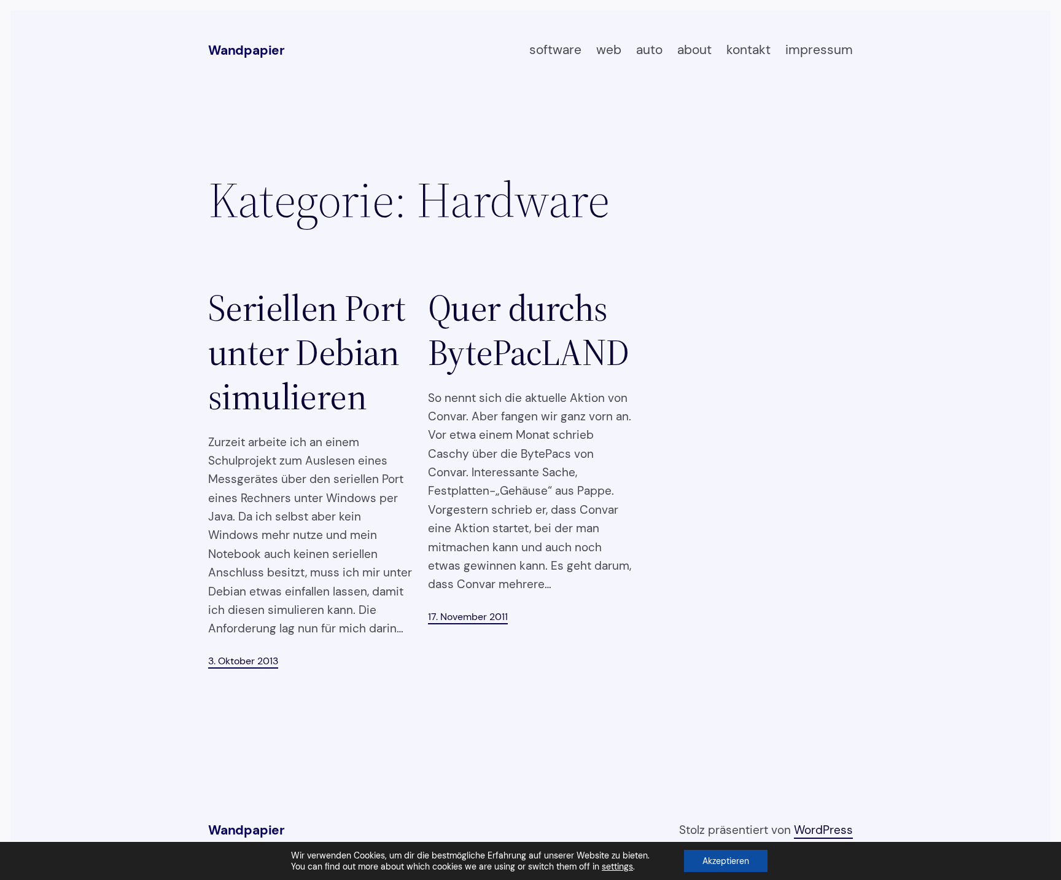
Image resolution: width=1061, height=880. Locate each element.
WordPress (823, 830)
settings (617, 866)
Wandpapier (246, 50)
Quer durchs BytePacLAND (528, 330)
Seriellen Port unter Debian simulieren (307, 352)
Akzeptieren (725, 860)
